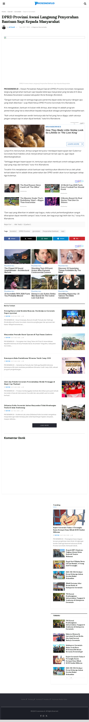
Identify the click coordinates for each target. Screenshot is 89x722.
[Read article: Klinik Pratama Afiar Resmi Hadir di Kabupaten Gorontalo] (59, 586)
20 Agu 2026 (16, 316)
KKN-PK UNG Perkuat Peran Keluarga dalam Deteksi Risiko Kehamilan (74, 575)
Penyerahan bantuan (51, 231)
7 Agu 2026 (16, 411)
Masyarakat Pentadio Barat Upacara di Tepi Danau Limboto (28, 334)
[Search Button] (85, 3)
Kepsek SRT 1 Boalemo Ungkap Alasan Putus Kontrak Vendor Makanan (74, 553)
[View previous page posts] (67, 677)
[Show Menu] (4, 3)
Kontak (38, 699)
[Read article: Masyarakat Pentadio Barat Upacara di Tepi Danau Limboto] (73, 341)
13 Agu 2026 (16, 361)
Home (4, 12)
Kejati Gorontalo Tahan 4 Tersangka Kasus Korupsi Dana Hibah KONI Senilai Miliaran (69, 530)
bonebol (13, 231)
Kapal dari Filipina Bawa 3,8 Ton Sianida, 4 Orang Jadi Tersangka (75, 563)
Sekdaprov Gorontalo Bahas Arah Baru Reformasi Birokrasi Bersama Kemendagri (74, 648)
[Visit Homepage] (44, 3)
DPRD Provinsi (24, 231)
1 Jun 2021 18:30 (24, 27)
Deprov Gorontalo (29, 12)
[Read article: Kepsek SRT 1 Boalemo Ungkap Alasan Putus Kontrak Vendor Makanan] (59, 553)
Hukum (57, 523)
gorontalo (36, 231)
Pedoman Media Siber (59, 699)
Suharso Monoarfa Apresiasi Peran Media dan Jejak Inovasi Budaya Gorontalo (74, 637)
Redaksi (46, 699)
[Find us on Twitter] (46, 716)
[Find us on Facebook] (40, 716)
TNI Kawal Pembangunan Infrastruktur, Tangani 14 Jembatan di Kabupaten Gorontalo (75, 598)
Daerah (10, 12)
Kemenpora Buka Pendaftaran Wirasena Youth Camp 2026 (27, 358)
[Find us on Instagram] (43, 716)
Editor (8, 316)
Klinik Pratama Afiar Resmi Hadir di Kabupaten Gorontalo (74, 585)
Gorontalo (17, 12)
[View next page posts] (71, 677)
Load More (44, 425)
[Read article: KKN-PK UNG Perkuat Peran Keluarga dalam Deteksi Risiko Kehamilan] (59, 575)
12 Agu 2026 (16, 387)
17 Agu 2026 (16, 337)
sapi (62, 231)
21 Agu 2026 (65, 535)
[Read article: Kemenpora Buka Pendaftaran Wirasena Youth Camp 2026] (73, 365)
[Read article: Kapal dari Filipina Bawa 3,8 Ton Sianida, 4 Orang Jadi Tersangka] (59, 564)
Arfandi (12, 27)
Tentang (31, 699)
